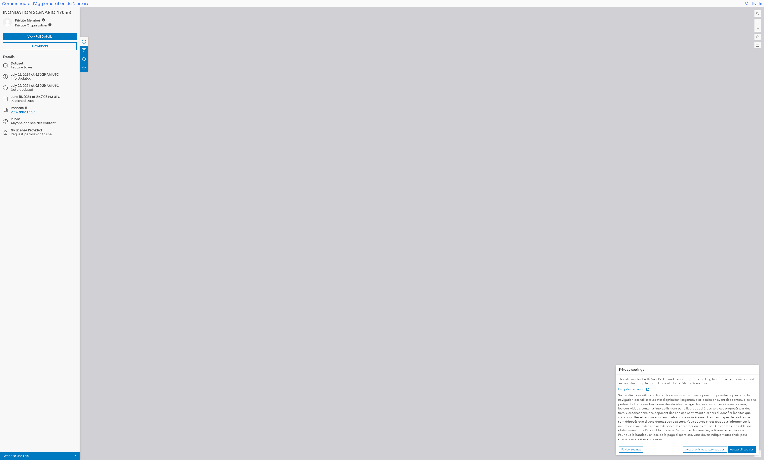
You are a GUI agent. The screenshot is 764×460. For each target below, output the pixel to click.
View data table (23, 112)
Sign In (757, 3)
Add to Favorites (84, 67)
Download (40, 46)
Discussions (84, 50)
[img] (43, 20)
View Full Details (39, 36)
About (84, 41)
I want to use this (15, 456)
